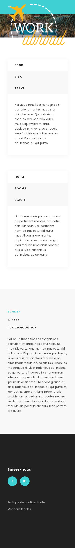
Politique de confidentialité (26, 502)
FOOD (19, 65)
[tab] (38, 65)
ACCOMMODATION (22, 327)
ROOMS (21, 188)
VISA (18, 77)
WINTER (14, 319)
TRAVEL (20, 88)
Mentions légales (19, 509)
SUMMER (14, 311)
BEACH (20, 200)
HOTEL (20, 177)
